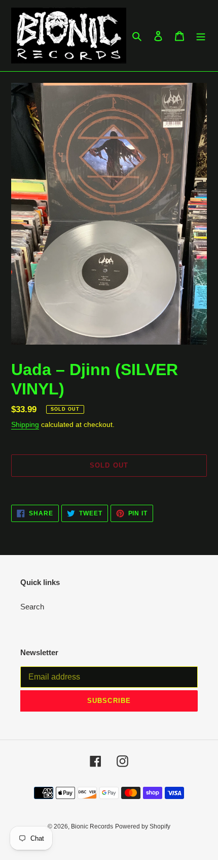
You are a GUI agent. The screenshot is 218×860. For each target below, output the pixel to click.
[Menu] (200, 36)
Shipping (25, 424)
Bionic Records (92, 826)
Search (32, 606)
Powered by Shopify (142, 826)
